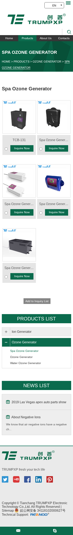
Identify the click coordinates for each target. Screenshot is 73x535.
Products (27, 38)
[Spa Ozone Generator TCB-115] (19, 181)
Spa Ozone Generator (27, 88)
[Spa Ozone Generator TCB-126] (53, 181)
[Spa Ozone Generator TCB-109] (53, 117)
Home (9, 38)
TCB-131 (19, 140)
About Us (46, 38)
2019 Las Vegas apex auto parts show (38, 402)
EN (54, 5)
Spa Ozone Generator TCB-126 (54, 204)
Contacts (64, 38)
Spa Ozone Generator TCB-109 (54, 140)
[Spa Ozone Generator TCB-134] (19, 245)
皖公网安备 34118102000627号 (42, 510)
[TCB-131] (19, 117)
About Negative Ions (26, 417)
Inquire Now (22, 148)
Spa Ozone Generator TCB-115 (20, 204)
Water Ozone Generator (25, 363)
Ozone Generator (47, 61)
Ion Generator (21, 331)
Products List (36, 318)
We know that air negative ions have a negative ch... (36, 427)
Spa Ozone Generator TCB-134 (20, 268)
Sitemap (8, 510)
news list (36, 385)
